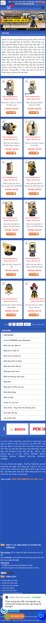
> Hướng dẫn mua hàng (9, 580)
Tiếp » (19, 324)
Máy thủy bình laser (11, 371)
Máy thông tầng (10, 392)
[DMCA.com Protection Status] (7, 573)
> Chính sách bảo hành (9, 591)
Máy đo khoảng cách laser (14, 377)
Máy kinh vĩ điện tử (11, 351)
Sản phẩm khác (10, 418)
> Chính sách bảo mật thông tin (11, 593)
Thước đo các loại (11, 402)
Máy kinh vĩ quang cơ (12, 356)
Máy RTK (7, 382)
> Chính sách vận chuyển (9, 585)
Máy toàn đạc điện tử (12, 345)
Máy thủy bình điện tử (12, 366)
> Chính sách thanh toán (9, 583)
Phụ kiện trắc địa (10, 413)
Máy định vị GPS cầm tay (14, 387)
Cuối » (27, 324)
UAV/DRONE (8, 335)
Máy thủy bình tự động (13, 361)
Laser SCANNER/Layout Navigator (17, 340)
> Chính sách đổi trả (8, 588)
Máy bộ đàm (8, 397)
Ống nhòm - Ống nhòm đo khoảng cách (19, 408)
